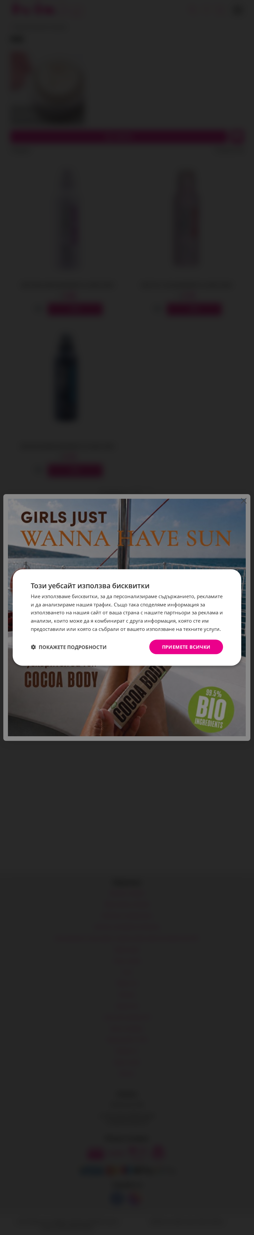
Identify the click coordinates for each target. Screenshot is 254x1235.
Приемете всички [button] (186, 646)
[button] (68, 647)
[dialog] (127, 617)
